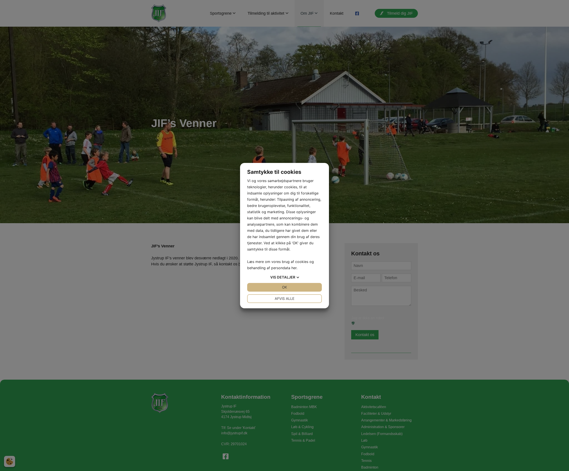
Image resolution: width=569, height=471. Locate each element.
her (294, 268)
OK (284, 287)
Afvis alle (285, 298)
